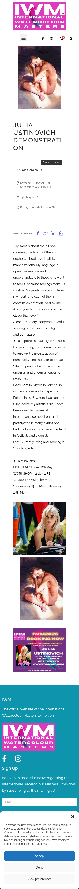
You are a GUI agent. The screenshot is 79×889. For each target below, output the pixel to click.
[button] (73, 817)
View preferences (40, 879)
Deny (39, 867)
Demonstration (51, 162)
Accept (39, 856)
